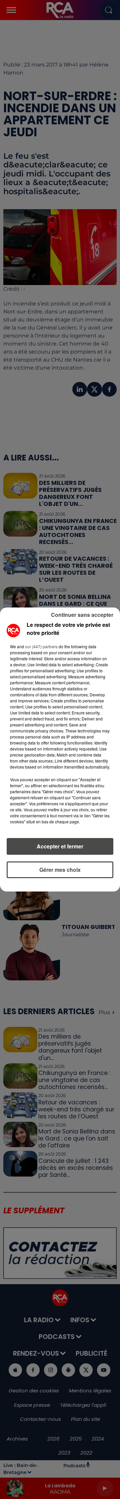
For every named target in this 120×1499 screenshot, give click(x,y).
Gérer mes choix (60, 869)
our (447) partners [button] (41, 646)
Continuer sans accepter (82, 615)
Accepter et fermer (60, 846)
